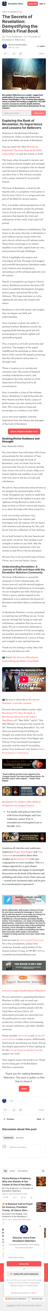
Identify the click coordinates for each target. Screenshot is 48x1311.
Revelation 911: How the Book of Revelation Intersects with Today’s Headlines (19, 716)
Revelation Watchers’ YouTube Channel (20, 701)
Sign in (42, 4)
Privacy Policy (32, 1285)
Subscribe (32, 4)
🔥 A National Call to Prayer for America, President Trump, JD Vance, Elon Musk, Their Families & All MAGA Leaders (17, 1207)
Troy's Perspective (12, 12)
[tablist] (13, 1137)
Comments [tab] (8, 1138)
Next (39, 1119)
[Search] (43, 1171)
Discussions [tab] (23, 1171)
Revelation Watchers (18, 45)
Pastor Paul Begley (23, 852)
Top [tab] (5, 1171)
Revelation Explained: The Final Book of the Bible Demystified (22, 150)
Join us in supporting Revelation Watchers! (24, 990)
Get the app (37, 1298)
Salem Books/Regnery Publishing (23, 750)
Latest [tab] (12, 1171)
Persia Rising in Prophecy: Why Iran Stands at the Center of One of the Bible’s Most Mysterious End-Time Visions (17, 1181)
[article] (24, 1188)
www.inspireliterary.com (31, 940)
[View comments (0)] (14, 53)
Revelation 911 (21, 859)
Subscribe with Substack (26, 1274)
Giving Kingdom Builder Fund (24, 1050)
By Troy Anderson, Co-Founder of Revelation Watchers (17, 1189)
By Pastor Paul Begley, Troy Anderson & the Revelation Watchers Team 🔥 (14, 1215)
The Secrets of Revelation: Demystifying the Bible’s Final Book (20, 659)
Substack (11, 1305)
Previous (10, 1119)
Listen (42, 46)
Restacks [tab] (20, 1138)
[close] (40, 1226)
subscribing (24, 1035)
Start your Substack (17, 1298)
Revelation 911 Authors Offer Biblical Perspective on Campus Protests (21, 803)
